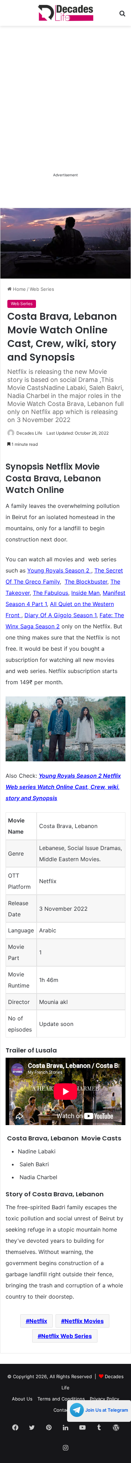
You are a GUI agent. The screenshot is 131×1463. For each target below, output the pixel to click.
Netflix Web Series (66, 1335)
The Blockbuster (86, 581)
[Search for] (122, 15)
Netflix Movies (84, 1320)
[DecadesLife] (66, 13)
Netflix (38, 1320)
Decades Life (29, 433)
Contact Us (65, 1410)
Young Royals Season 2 (59, 570)
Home (19, 289)
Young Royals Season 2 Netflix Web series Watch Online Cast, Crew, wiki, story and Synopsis (63, 786)
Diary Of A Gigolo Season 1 (60, 615)
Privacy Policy (104, 1399)
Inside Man (85, 592)
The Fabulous (50, 592)
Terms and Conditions (61, 1399)
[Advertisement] (65, 105)
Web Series (42, 289)
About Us (22, 1399)
